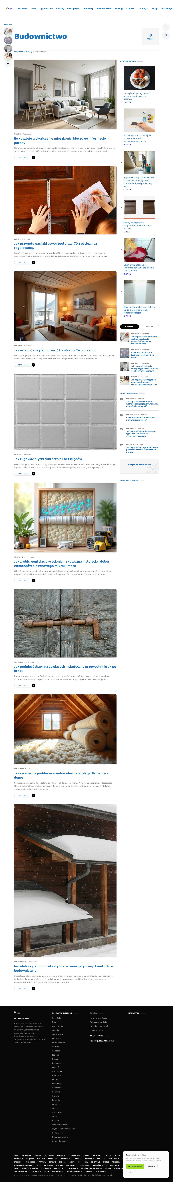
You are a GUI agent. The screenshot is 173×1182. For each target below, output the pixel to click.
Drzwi (16, 239)
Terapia (89, 1171)
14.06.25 (127, 144)
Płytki (38, 1165)
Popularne (129, 326)
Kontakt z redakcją (98, 1018)
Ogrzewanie (57, 1026)
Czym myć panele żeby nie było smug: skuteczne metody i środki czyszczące (139, 310)
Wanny (71, 1162)
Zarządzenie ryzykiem (23, 1165)
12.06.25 (127, 189)
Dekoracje (57, 1112)
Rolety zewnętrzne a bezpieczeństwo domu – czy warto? (138, 225)
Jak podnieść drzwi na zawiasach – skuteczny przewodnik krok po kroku (65, 669)
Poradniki (56, 1018)
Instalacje (18, 557)
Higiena (55, 1096)
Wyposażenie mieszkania (63, 1129)
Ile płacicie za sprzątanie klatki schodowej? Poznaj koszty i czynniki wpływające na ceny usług (139, 182)
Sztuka (108, 1168)
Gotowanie (57, 1071)
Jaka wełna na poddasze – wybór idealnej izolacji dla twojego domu (61, 776)
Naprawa (56, 1092)
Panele (134, 377)
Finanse (17, 134)
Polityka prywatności (99, 1026)
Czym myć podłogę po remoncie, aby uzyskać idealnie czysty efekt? (139, 268)
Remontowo (131, 414)
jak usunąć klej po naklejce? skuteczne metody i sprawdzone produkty (137, 138)
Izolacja (55, 1055)
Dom (54, 1022)
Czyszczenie (29, 1162)
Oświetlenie (119, 1168)
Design (55, 1059)
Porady (55, 1030)
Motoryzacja (72, 1168)
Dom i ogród (101, 1171)
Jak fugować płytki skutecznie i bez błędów (48, 459)
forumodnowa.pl (22, 52)
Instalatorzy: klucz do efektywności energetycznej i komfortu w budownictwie (64, 969)
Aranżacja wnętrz (75, 1171)
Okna (54, 1116)
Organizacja (66, 1159)
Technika (116, 1162)
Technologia (71, 1165)
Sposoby (17, 1162)
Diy (79, 1162)
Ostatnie (149, 326)
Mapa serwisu (96, 1030)
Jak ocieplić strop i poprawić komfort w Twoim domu (55, 350)
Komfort (56, 1051)
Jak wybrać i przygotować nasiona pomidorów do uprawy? (137, 96)
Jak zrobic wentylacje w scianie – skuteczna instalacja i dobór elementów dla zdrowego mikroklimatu (62, 564)
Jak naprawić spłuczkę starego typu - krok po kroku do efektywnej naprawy (144, 369)
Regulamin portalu (98, 1022)
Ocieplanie (84, 1165)
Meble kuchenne (59, 1124)
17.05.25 (127, 232)
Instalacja (58, 1168)
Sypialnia (41, 1159)
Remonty (18, 346)
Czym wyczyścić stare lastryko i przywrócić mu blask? (142, 355)
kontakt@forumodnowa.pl (102, 1041)
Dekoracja (56, 1087)
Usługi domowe (59, 1141)
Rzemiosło (114, 1165)
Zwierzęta (48, 1165)
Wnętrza (56, 1104)
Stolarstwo (114, 1159)
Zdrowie (56, 1100)
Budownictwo (20, 769)
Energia (59, 1165)
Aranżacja (56, 1075)
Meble (55, 1108)
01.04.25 (127, 274)
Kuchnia (55, 1079)
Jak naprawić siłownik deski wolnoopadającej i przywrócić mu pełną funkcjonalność (144, 340)
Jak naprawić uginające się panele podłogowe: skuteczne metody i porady (144, 382)
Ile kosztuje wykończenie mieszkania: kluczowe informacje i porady (60, 141)
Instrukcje (18, 662)
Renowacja (46, 1168)
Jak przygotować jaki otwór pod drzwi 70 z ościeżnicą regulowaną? (55, 246)
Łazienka (56, 1120)
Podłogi (18, 454)
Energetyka (57, 1034)
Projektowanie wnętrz (54, 1171)
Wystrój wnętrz (100, 1165)
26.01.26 (127, 102)
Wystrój (55, 1067)
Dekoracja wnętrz (60, 1137)
